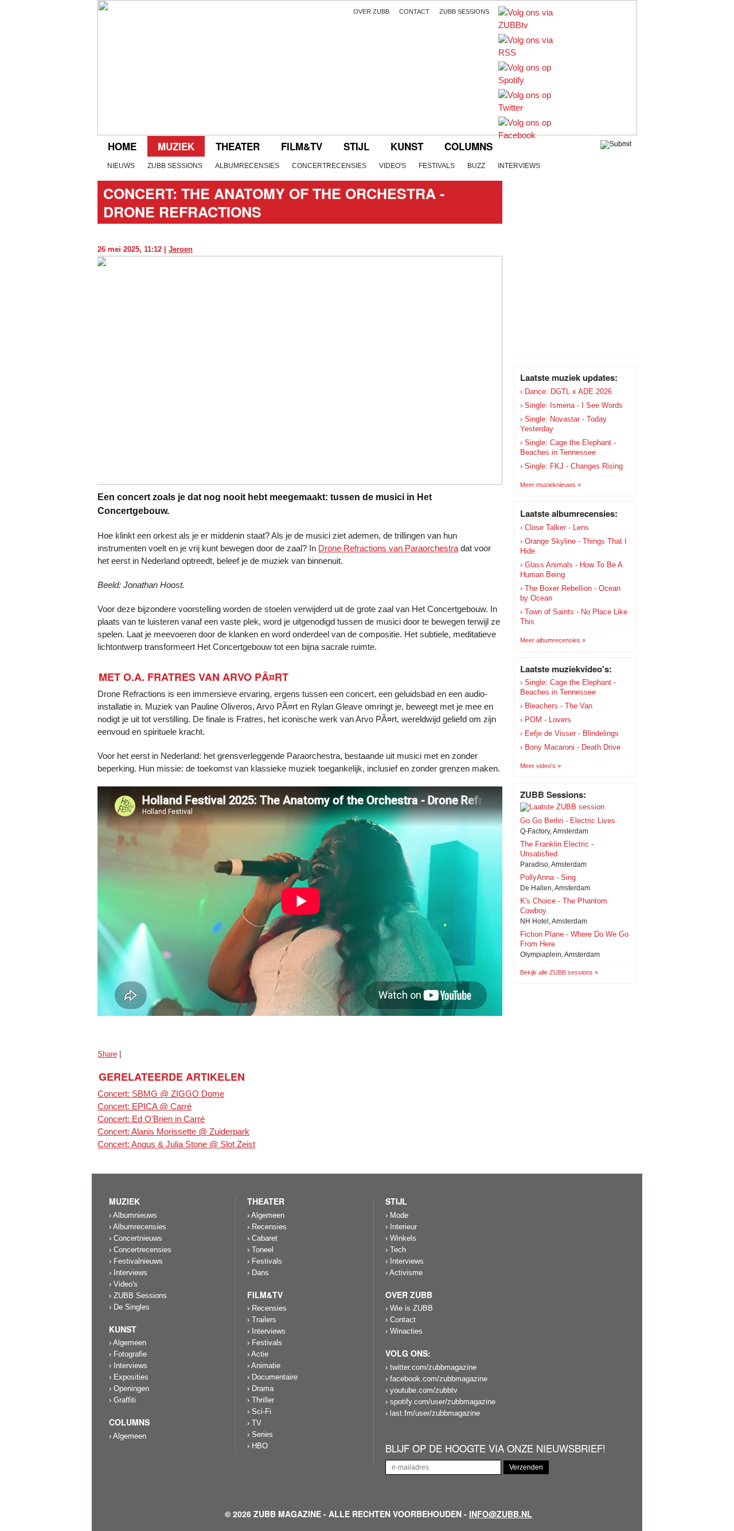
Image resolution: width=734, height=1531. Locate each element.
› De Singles (129, 1307)
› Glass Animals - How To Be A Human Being (571, 569)
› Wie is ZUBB (409, 1308)
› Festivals (264, 1261)
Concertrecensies (329, 166)
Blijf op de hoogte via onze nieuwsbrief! (495, 1448)
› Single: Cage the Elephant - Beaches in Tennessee (568, 447)
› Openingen (129, 1388)
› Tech (395, 1249)
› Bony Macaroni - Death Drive (570, 747)
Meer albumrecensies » (552, 640)
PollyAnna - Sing (548, 877)
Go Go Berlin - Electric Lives (567, 820)
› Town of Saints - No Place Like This (573, 616)
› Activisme (404, 1272)
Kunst (407, 146)
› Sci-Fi (259, 1411)
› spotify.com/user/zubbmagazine (440, 1401)
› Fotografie (128, 1354)
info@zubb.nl (500, 1514)
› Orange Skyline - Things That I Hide (573, 546)
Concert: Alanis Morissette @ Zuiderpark (173, 1131)
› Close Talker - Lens (554, 527)
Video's (392, 166)
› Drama (260, 1388)
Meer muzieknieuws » (550, 484)
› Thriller (260, 1400)
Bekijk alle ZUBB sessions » (559, 972)
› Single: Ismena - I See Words (571, 405)
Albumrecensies (247, 166)
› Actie (257, 1354)
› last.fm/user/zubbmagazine (432, 1413)
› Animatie (263, 1365)
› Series (260, 1434)
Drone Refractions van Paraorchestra (388, 548)
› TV (254, 1423)
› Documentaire (272, 1377)
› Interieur (401, 1226)
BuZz (476, 166)
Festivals (437, 166)
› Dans (258, 1272)
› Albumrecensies (137, 1226)
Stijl (356, 146)
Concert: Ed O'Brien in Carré (151, 1119)
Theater (238, 146)
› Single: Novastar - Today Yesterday (563, 424)
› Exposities (129, 1377)
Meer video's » (540, 765)
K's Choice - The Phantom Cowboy (563, 906)
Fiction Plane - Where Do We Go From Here (574, 939)
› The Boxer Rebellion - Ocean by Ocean (570, 593)
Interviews (519, 166)
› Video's (123, 1284)
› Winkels (400, 1238)
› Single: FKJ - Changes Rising (571, 466)
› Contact (400, 1319)
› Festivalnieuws (136, 1261)
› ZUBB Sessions (138, 1295)
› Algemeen (127, 1342)
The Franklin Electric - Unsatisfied (557, 849)
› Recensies (267, 1226)
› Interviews (128, 1272)
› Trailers (261, 1319)
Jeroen (181, 249)
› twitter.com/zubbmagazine (431, 1367)
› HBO (257, 1446)
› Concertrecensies (140, 1249)
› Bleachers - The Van (556, 706)
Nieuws (121, 166)
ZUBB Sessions (174, 166)
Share (107, 1054)
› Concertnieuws (135, 1238)
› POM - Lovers (545, 719)
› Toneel (260, 1249)
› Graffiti (122, 1400)
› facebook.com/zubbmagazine (436, 1378)
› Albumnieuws (133, 1215)
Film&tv (301, 146)
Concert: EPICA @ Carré (144, 1106)
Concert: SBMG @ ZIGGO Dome (160, 1093)
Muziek (176, 146)
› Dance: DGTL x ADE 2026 (566, 391)
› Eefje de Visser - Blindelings (569, 733)
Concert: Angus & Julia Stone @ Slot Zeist (176, 1144)
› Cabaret (262, 1238)
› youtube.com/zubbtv (421, 1390)
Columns (468, 146)
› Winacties (404, 1331)
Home (122, 146)
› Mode (396, 1215)
